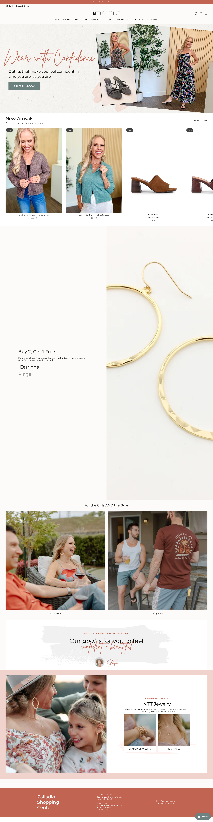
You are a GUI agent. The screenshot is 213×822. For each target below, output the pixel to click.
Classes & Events (22, 6)
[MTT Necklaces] (174, 730)
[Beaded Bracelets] (140, 730)
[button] (57, 20)
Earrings (29, 367)
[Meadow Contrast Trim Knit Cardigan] (94, 170)
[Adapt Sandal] (154, 170)
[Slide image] (106, 68)
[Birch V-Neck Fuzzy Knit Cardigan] (34, 170)
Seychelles (154, 215)
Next (209, 170)
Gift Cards (9, 6)
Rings (24, 374)
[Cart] (206, 13)
